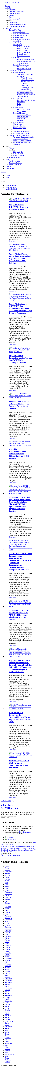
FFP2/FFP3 (21, 102)
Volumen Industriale (28, 848)
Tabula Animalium (23, 63)
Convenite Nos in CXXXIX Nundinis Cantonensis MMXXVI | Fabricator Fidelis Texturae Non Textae (20, 615)
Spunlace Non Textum (8, 852)
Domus (7, 6)
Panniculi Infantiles (23, 46)
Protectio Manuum (19, 113)
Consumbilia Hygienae (16, 43)
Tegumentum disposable (21, 131)
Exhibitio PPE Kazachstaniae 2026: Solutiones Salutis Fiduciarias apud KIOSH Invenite (19, 453)
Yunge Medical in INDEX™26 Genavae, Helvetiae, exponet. (18, 207)
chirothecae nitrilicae (24, 115)
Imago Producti (18, 153)
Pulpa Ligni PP (18, 37)
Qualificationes (14, 22)
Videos (11, 148)
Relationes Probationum (17, 26)
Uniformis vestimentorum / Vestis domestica (26, 95)
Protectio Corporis (19, 72)
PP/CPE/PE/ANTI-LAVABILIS (23, 110)
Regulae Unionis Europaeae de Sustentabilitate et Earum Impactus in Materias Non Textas (20, 717)
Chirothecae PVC (23, 118)
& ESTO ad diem (10, 806)
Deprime (8, 166)
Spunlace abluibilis (19, 32)
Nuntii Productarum (15, 163)
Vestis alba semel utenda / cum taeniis (27, 79)
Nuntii (7, 159)
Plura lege (12, 241)
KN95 (19, 104)
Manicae (20, 120)
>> (10, 801)
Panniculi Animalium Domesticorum (24, 53)
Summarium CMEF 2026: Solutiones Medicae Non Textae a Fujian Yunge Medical (20, 404)
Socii (10, 17)
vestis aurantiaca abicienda (26, 82)
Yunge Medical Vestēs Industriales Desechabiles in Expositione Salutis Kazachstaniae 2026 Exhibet (20, 258)
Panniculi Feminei (23, 50)
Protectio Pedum (18, 107)
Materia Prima (17, 124)
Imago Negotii (18, 152)
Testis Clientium (14, 157)
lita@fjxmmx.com (25, 832)
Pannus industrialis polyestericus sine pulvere (15, 846)
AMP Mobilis (9, 844)
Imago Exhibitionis (19, 155)
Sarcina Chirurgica (19, 126)
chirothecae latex (22, 117)
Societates (12, 10)
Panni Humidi (17, 45)
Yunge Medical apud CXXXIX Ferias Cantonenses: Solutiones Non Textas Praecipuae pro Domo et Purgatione (20, 308)
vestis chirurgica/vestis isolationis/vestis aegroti (25, 92)
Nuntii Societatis (14, 161)
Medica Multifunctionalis (21, 34)
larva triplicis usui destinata (26, 100)
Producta (8, 28)
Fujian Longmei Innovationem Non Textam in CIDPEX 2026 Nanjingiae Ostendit (20, 359)
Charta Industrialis (15, 848)
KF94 (19, 106)
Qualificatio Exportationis (17, 24)
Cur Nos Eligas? (14, 19)
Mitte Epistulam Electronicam (10, 855)
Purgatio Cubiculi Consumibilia (19, 135)
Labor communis (14, 13)
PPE (10, 129)
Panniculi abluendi (23, 48)
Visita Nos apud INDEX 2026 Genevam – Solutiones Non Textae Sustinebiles (19, 764)
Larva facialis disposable (21, 133)
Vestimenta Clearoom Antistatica (23, 137)
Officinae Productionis (16, 11)
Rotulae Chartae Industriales (22, 141)
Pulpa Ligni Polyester (20, 35)
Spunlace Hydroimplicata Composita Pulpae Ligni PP (18, 850)
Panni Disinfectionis (23, 56)
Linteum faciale (22, 67)
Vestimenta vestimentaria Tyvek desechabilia (27, 87)
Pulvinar (16, 58)
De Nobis (8, 8)
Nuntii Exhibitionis (15, 165)
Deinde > (6, 801)
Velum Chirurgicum (19, 128)
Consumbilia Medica (16, 70)
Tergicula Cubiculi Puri (20, 139)
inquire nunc (5, 818)
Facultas (11, 15)
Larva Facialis (17, 98)
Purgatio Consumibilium (21, 65)
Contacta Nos (9, 168)
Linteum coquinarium (24, 69)
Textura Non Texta (15, 30)
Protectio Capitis (18, 122)
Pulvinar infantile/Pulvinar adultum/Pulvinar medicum (26, 60)
